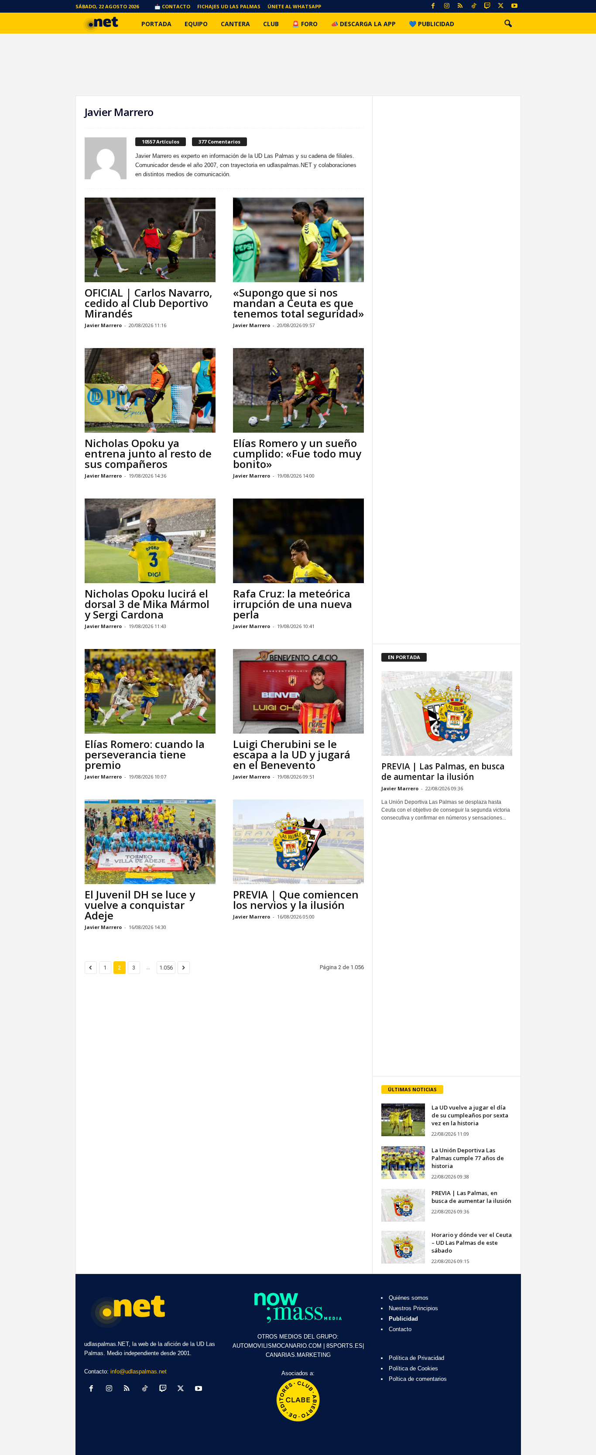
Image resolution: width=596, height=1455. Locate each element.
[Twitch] (487, 6)
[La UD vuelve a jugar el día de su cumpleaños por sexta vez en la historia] (403, 1119)
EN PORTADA (404, 657)
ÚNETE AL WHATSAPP (294, 6)
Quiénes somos (408, 1297)
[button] (507, 24)
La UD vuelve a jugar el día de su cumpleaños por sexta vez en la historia (470, 1115)
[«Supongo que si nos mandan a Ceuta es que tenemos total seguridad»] (298, 240)
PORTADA (156, 24)
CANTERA (235, 24)
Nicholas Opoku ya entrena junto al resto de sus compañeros (148, 453)
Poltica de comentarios (418, 1379)
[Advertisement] (446, 1012)
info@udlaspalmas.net (138, 1371)
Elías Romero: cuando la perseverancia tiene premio (145, 754)
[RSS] (460, 6)
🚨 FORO (305, 24)
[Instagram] (447, 6)
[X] (501, 6)
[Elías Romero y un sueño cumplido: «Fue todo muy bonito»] (298, 390)
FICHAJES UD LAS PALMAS (228, 6)
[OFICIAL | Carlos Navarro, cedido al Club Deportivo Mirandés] (150, 240)
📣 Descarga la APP (363, 24)
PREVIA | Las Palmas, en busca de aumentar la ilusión (442, 771)
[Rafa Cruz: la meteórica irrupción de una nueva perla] (298, 541)
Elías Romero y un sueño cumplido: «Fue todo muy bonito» (297, 453)
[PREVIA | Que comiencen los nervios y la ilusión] (298, 841)
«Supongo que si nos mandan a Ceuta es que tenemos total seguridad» (298, 303)
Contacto (400, 1329)
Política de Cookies (413, 1368)
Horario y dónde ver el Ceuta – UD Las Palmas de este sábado (472, 1242)
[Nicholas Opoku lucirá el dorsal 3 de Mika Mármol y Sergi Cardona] (150, 541)
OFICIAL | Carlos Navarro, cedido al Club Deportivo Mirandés (148, 303)
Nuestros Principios (413, 1308)
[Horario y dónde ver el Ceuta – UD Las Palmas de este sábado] (403, 1247)
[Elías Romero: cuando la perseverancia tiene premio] (150, 691)
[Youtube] (514, 6)
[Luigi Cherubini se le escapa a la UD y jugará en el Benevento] (298, 691)
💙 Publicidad (431, 24)
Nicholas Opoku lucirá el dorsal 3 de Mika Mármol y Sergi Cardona (147, 604)
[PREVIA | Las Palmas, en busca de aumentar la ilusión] (446, 713)
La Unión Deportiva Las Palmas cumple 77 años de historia (468, 1158)
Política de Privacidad (416, 1358)
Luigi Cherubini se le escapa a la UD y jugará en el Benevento (291, 754)
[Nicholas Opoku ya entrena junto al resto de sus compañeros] (150, 390)
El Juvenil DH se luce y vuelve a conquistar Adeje (140, 904)
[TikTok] (474, 6)
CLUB (271, 24)
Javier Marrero (103, 325)
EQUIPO (196, 24)
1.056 (166, 967)
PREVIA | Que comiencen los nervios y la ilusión (296, 899)
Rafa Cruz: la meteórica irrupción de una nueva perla (292, 604)
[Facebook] (433, 6)
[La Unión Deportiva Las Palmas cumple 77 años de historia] (403, 1162)
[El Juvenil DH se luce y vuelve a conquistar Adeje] (150, 841)
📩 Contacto (172, 6)
